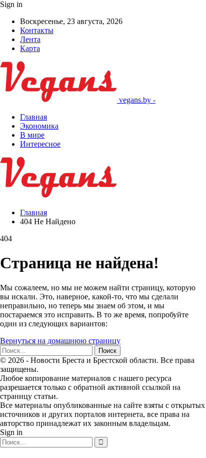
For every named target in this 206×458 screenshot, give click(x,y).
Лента (30, 39)
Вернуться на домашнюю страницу (60, 340)
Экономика (39, 126)
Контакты (37, 30)
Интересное (40, 144)
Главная (33, 117)
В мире (32, 135)
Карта (30, 48)
